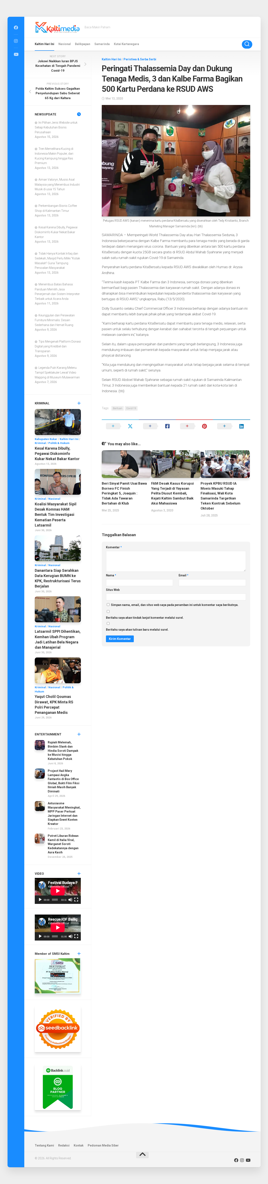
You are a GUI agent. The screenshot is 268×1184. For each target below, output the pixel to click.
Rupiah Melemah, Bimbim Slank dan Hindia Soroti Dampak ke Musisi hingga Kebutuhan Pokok (63, 750)
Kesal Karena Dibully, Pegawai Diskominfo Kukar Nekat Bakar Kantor (56, 232)
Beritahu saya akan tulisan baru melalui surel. (137, 629)
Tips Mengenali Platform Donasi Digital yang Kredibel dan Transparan (58, 346)
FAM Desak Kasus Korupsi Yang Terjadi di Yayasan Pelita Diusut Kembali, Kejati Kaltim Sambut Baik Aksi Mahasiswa (172, 493)
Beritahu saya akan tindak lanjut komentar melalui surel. (145, 617)
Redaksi (64, 1145)
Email (183, 575)
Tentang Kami (44, 1145)
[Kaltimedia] (16, 28)
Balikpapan (82, 44)
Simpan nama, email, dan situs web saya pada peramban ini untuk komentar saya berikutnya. (174, 605)
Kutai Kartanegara (126, 44)
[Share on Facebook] (157, 426)
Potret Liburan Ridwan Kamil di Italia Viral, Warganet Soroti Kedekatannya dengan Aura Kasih (63, 844)
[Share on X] (120, 426)
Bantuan (117, 408)
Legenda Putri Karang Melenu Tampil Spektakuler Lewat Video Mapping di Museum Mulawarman (57, 372)
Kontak (79, 1145)
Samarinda (102, 44)
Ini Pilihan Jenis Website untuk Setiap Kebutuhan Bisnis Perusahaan (56, 127)
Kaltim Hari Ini (44, 44)
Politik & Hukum (59, 443)
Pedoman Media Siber (103, 1145)
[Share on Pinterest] (194, 426)
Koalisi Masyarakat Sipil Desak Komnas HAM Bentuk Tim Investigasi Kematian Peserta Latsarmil (55, 514)
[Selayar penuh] (76, 900)
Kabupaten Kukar (46, 439)
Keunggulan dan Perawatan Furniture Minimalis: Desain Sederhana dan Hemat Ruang (55, 320)
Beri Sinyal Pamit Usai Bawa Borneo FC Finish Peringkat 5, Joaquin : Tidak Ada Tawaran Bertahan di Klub (124, 493)
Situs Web (113, 589)
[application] (58, 891)
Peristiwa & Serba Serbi (140, 59)
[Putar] (40, 900)
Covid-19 (131, 408)
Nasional (64, 44)
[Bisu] (70, 900)
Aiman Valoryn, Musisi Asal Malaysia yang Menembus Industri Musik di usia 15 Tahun (57, 184)
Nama (111, 575)
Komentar (114, 547)
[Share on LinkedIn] (231, 426)
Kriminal (40, 443)
